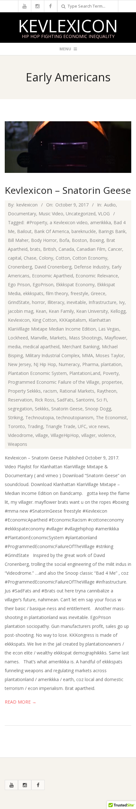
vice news (99, 426)
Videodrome (20, 435)
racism (50, 391)
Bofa (64, 240)
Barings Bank (112, 231)
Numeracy (69, 364)
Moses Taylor (110, 355)
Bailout (24, 231)
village (41, 435)
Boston (79, 240)
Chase (30, 258)
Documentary (22, 214)
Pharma (90, 364)
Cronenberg (20, 267)
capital (14, 258)
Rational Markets (76, 391)
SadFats (65, 400)
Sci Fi (101, 400)
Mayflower (115, 338)
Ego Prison (19, 284)
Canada (66, 249)
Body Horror (44, 240)
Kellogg (118, 311)
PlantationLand (84, 373)
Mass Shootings (85, 338)
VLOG (104, 214)
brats (35, 249)
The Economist (111, 417)
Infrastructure (102, 302)
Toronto (16, 426)
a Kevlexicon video (69, 222)
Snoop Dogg (98, 409)
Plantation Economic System (37, 373)
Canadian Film (91, 249)
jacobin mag (20, 311)
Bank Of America (51, 231)
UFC (82, 426)
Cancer (115, 249)
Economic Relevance (97, 276)
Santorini (85, 400)
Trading (35, 426)
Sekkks (42, 409)
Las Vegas (108, 329)
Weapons (17, 444)
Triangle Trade (60, 426)
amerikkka (100, 222)
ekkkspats (33, 293)
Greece (98, 293)
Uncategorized (81, 214)
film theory (57, 293)
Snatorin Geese (67, 409)
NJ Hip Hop (45, 364)
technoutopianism (74, 417)
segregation (20, 409)
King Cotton (44, 320)
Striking (15, 417)
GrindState (18, 302)
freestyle (79, 293)
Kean (41, 311)
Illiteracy (55, 302)
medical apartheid (41, 347)
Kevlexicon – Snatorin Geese (68, 190)
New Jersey (19, 364)
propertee (112, 382)
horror (38, 302)
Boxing (97, 240)
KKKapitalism (72, 320)
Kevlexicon (68, 25)
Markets (58, 338)
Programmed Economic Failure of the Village (53, 382)
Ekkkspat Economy (75, 284)
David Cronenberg (52, 267)
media (14, 347)
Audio (110, 205)
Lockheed (18, 338)
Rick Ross (44, 400)
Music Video (51, 214)
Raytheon (106, 391)
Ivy (122, 302)
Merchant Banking (80, 347)
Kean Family (61, 311)
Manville (38, 338)
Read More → (20, 702)
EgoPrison (43, 284)
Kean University (92, 311)
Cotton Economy (89, 258)
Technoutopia (39, 417)
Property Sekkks (24, 391)
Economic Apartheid (52, 276)
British (49, 249)
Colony (46, 258)
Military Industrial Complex (52, 355)
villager (88, 435)
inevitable (76, 302)
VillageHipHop (65, 435)
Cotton (63, 258)
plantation (111, 364)
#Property (37, 222)
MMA (87, 355)
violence (106, 435)
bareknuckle (83, 231)
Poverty (111, 373)
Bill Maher (18, 240)
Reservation (20, 400)
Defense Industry (91, 267)
